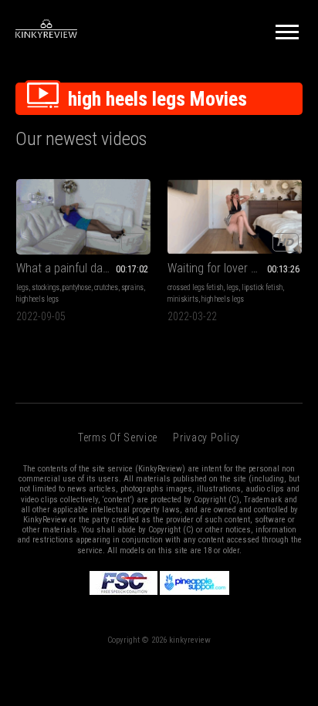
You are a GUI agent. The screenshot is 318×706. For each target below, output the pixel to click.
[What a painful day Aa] (83, 217)
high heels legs (37, 299)
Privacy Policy (206, 437)
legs (22, 287)
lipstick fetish (262, 287)
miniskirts (182, 299)
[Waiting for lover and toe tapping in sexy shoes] (234, 217)
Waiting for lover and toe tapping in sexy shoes (234, 268)
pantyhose (77, 287)
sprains (132, 287)
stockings (45, 287)
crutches (106, 287)
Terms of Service (117, 437)
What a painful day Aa (70, 268)
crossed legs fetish (195, 287)
